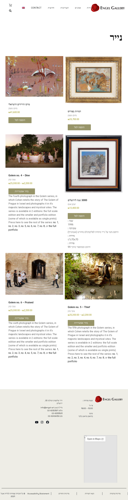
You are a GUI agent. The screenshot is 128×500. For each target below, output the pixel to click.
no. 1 (55, 222)
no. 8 (42, 226)
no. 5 (23, 226)
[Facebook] (47, 422)
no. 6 (29, 226)
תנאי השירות (89, 493)
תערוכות (65, 8)
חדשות (51, 8)
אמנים (78, 8)
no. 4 (82, 357)
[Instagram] (42, 422)
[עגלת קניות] (10, 5)
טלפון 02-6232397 (54, 410)
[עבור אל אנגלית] (23, 7)
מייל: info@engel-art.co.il (51, 407)
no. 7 (36, 226)
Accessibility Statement (38, 493)
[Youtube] (36, 422)
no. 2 (11, 226)
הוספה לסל (79, 127)
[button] (10, 10)
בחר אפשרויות (22, 191)
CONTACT (36, 8)
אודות (89, 8)
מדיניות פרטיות (115, 493)
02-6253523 (57, 413)
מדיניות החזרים (64, 493)
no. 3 (17, 226)
